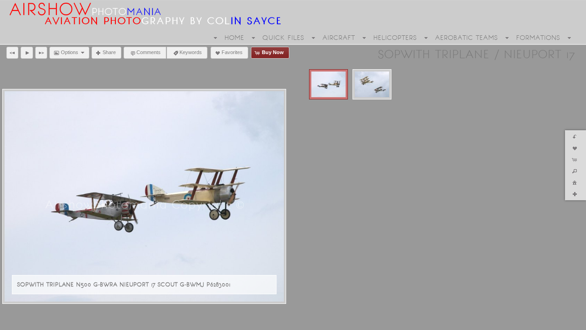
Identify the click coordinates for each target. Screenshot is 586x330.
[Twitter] (26, 321)
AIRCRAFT (338, 37)
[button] (12, 53)
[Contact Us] (38, 321)
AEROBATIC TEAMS (466, 37)
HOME (234, 37)
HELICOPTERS (395, 37)
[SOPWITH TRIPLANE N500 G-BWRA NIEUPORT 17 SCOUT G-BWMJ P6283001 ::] (328, 84)
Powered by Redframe (548, 321)
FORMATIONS (538, 37)
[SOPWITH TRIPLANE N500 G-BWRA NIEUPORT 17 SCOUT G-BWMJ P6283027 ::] (372, 84)
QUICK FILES (283, 37)
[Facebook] (13, 321)
